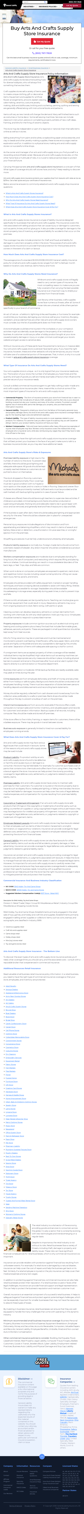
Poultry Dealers (12, 1153)
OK (69, 1482)
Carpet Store (10, 1027)
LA (68, 1476)
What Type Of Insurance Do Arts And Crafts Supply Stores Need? (30, 204)
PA (75, 1482)
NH (72, 1480)
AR (66, 1471)
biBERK (63, 1397)
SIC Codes (20, 1491)
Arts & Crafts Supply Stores (16, 1007)
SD (66, 1484)
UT (74, 1484)
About (6, 1471)
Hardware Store (12, 1092)
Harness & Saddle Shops (15, 1095)
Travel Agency (11, 1194)
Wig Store (10, 1211)
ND (64, 1480)
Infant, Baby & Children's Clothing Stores (21, 1102)
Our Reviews (8, 1493)
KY (66, 1476)
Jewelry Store (11, 1105)
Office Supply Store (13, 1133)
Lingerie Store (11, 1112)
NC (78, 1478)
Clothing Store (11, 1034)
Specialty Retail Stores (14, 1218)
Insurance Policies (47, 7)
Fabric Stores (11, 1065)
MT (75, 1478)
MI (63, 1478)
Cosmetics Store (12, 1047)
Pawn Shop (10, 1139)
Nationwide (72, 1418)
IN (78, 1473)
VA (76, 1484)
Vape (7, 1204)
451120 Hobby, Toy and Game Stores (30, 890)
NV (69, 1480)
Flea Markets (10, 1071)
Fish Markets (10, 1068)
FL (66, 1473)
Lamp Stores (10, 1109)
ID (71, 1473)
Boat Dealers (11, 1013)
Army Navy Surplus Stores (16, 996)
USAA (62, 1439)
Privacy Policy (30, 1506)
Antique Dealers (12, 990)
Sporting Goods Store (14, 1170)
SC (63, 1484)
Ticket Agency (11, 1180)
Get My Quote (72, 5)
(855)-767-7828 (75, 2)
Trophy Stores (11, 1197)
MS (72, 1478)
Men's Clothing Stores (14, 1122)
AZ (69, 1471)
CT (76, 1471)
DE (64, 1473)
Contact (6, 1475)
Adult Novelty (11, 986)
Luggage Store (11, 1116)
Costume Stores (12, 1051)
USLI (68, 1439)
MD (74, 1476)
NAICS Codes (21, 1487)
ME (77, 1476)
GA (69, 1473)
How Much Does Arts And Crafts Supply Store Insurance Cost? (29, 197)
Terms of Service (15, 1506)
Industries (28, 7)
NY (64, 1482)
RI (77, 1482)
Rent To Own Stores (13, 1156)
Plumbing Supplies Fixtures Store (18, 1150)
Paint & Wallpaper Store (15, 1136)
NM (78, 1480)
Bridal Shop (10, 1020)
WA (64, 1486)
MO (69, 1478)
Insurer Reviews (22, 1471)
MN (66, 1478)
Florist (8, 1075)
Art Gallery (10, 1003)
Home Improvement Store (16, 1099)
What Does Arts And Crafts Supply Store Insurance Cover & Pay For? (32, 207)
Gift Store (9, 1085)
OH (66, 1482)
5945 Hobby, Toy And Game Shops (27, 887)
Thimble (63, 1436)
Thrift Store (10, 1177)
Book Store (10, 1017)
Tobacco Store (11, 1187)
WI (67, 1486)
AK (64, 1496)
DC (79, 1471)
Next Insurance (67, 1420)
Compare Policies (49, 1471)
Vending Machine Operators (16, 1208)
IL (75, 1473)
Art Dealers (10, 1000)
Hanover (69, 1409)
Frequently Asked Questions (34, 1474)
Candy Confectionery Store (16, 1024)
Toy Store (9, 1190)
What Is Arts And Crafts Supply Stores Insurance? (24, 193)
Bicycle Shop (11, 1010)
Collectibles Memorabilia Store (17, 1037)
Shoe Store (10, 1167)
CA (71, 1471)
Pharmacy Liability (13, 1146)
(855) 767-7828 (43, 53)
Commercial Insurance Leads (8, 1487)
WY (74, 1486)
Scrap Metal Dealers (13, 1160)
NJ (75, 1480)
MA (71, 1476)
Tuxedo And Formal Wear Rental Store (20, 1201)
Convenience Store (13, 1044)
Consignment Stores (14, 1041)
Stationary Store (12, 1173)
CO (74, 1471)
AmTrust (75, 1392)
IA (73, 1473)
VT (79, 1484)
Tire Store (9, 1184)
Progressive (65, 1429)
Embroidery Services (14, 1058)
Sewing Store (11, 1163)
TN (69, 1484)
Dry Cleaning (11, 1054)
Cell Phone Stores (12, 1030)
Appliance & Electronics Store (17, 993)
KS (63, 1476)
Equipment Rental (13, 1061)
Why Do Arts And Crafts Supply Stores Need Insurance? (27, 200)
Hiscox (63, 1411)
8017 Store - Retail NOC (50, 893)
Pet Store (9, 1143)
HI (67, 1496)
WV (69, 1486)
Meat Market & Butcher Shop (17, 1119)
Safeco (74, 1429)
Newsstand (10, 1129)
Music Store (10, 1126)
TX (71, 1484)
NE (67, 1480)
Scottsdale (64, 1432)
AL (63, 1471)
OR (72, 1482)
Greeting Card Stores (14, 1088)
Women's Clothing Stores (15, 1214)
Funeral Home (11, 1078)
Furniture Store (12, 1082)
